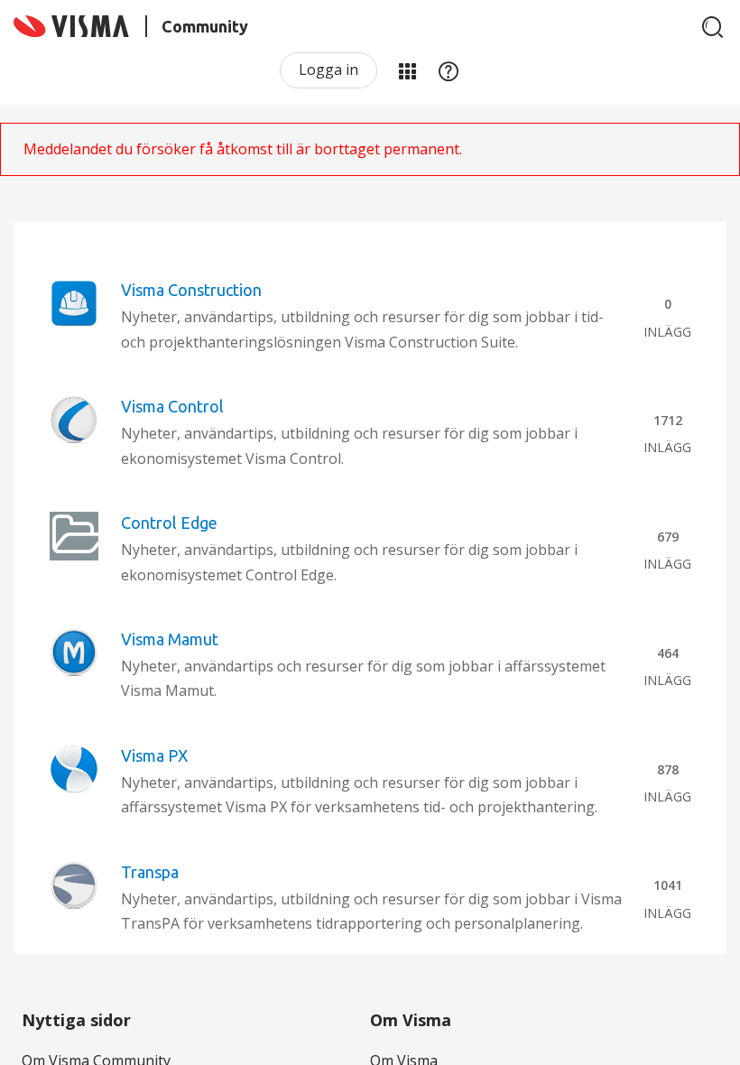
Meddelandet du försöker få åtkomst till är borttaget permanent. (242, 149)
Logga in (328, 69)
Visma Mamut (169, 639)
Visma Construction (191, 290)
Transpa (150, 872)
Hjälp (448, 70)
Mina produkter (407, 70)
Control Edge (169, 523)
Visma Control (172, 406)
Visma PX (154, 755)
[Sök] (712, 27)
